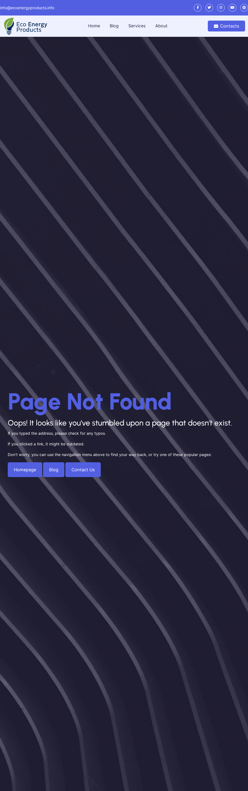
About (161, 25)
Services (137, 25)
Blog (114, 25)
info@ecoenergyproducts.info (27, 7)
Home (94, 25)
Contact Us (83, 469)
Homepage (25, 469)
